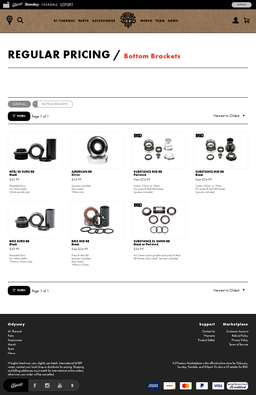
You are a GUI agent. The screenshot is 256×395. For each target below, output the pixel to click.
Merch (146, 21)
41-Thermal (64, 21)
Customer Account (237, 331)
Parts (83, 21)
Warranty (209, 336)
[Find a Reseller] (9, 20)
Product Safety (206, 340)
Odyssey (16, 324)
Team (160, 21)
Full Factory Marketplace (187, 363)
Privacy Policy (240, 340)
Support (241, 4)
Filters (21, 116)
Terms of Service (238, 344)
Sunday (182, 367)
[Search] (20, 20)
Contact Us (208, 331)
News (173, 21)
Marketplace (235, 324)
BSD (245, 367)
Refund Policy (240, 336)
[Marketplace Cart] (246, 20)
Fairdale (193, 367)
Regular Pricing (59, 54)
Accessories (104, 21)
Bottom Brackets (152, 56)
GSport (208, 367)
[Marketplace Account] (235, 20)
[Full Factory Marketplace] (6, 4)
